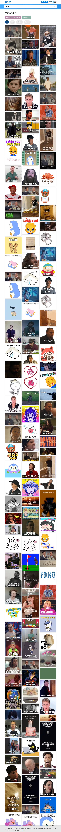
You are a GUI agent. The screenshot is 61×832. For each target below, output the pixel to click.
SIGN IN (51, 1)
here (23, 830)
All (7, 22)
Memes (27, 22)
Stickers (19, 22)
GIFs (12, 22)
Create (45, 1)
